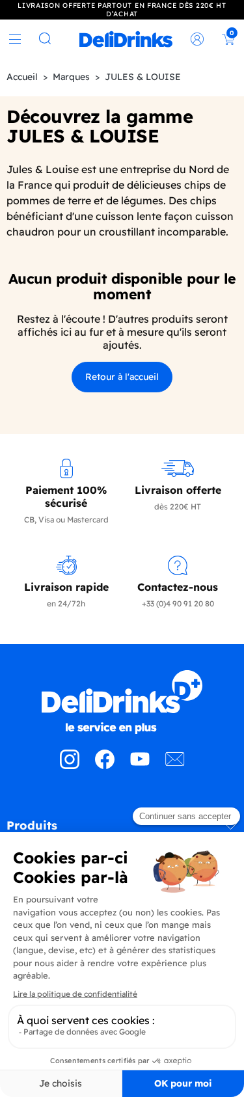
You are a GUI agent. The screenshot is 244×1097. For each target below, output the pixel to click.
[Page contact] (175, 765)
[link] (125, 39)
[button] (122, 830)
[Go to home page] (122, 702)
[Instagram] (69, 765)
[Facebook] (105, 765)
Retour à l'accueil (122, 377)
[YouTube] (140, 765)
